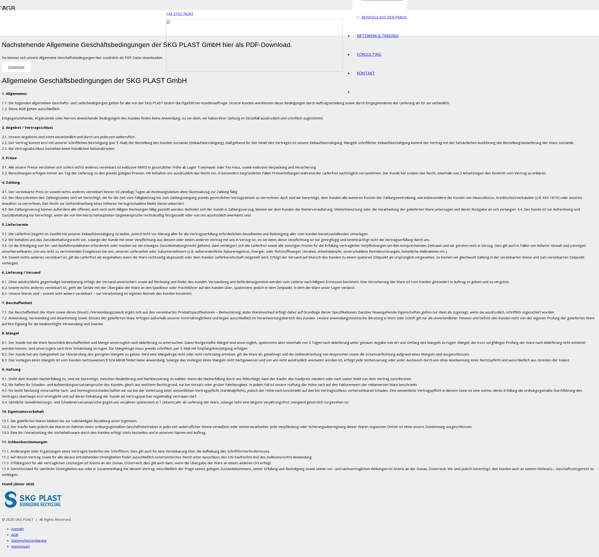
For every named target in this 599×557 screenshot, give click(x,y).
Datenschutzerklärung (29, 540)
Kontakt (17, 528)
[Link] (254, 70)
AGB (14, 534)
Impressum (20, 546)
